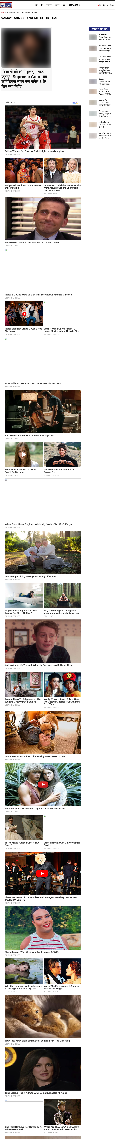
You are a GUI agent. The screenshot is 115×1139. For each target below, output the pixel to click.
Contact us (74, 5)
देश (42, 5)
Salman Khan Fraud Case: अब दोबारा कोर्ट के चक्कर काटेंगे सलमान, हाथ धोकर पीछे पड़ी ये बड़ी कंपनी (105, 37)
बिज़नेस (57, 5)
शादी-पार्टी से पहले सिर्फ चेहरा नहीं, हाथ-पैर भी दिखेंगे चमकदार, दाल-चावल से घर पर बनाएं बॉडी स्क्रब (105, 125)
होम (36, 5)
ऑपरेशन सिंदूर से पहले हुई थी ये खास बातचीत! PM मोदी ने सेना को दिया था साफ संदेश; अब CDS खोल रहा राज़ (105, 70)
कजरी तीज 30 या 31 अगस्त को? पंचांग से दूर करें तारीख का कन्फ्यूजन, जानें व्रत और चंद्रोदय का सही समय (105, 136)
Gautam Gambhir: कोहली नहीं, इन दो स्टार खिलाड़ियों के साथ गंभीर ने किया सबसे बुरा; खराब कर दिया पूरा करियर (104, 81)
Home (2, 12)
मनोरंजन (49, 5)
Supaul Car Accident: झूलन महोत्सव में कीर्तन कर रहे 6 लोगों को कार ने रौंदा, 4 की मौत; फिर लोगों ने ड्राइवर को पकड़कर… (105, 102)
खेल (64, 5)
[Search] (107, 5)
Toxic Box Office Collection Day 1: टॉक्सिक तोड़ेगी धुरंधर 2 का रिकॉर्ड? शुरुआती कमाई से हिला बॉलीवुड (105, 48)
